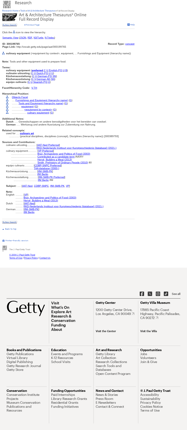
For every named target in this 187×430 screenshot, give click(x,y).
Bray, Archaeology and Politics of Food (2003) (63, 153)
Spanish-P (39, 82)
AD (48, 79)
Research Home (10, 10)
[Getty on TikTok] (166, 294)
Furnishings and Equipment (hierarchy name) (42, 100)
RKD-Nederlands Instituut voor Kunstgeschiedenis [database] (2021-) (77, 147)
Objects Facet (20, 97)
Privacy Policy (31, 258)
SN (54, 76)
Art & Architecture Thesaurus (41, 10)
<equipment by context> (38, 109)
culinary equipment (38, 112)
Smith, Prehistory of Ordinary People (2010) (62, 162)
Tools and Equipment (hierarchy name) (40, 103)
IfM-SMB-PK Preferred (51, 177)
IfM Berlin (42, 174)
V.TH (34, 87)
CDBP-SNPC (41, 185)
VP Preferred (45, 150)
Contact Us (44, 258)
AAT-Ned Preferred (48, 145)
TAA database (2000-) (46, 168)
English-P (54, 70)
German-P (43, 76)
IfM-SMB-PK (45, 171)
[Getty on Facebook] (142, 294)
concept (129, 43)
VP (67, 185)
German (41, 79)
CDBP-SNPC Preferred (48, 165)
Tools (23, 10)
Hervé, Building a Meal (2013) (54, 159)
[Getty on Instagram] (158, 294)
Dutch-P (41, 73)
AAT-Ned (27, 185)
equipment (27, 106)
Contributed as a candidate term (56, 156)
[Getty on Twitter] (150, 294)
